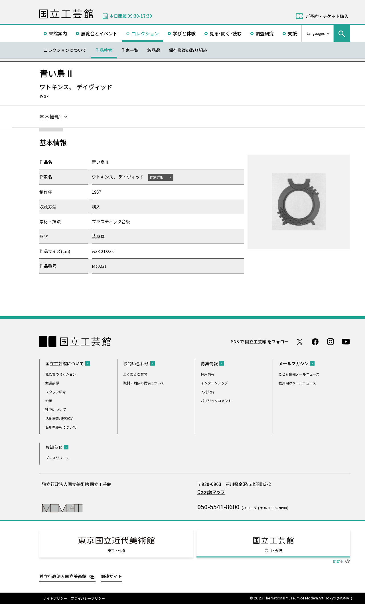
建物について (55, 409)
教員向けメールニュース (297, 382)
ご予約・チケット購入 (327, 16)
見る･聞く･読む (226, 33)
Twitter (299, 341)
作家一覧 (129, 50)
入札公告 (207, 391)
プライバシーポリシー (88, 598)
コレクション (145, 33)
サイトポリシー (55, 598)
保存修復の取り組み (188, 50)
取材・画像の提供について (143, 382)
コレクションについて (65, 50)
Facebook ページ (315, 341)
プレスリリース (57, 457)
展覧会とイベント (99, 33)
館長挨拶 (52, 382)
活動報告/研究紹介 (59, 418)
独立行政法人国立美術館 (62, 576)
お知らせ (53, 447)
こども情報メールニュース (299, 374)
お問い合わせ (136, 363)
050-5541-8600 (218, 506)
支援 (292, 33)
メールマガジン (294, 363)
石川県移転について (60, 427)
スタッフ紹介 (55, 391)
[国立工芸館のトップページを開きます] (62, 508)
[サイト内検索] (342, 33)
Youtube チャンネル (346, 341)
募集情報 (209, 363)
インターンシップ (214, 382)
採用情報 (207, 374)
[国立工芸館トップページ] (66, 14)
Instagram (330, 341)
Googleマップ (211, 492)
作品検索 (103, 50)
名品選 (153, 50)
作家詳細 (156, 177)
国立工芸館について (64, 363)
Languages (316, 33)
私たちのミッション (60, 374)
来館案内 (58, 33)
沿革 (48, 400)
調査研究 (265, 33)
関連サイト (111, 576)
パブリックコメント (216, 400)
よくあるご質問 (135, 374)
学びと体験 (184, 33)
